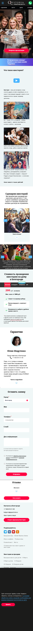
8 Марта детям (8, 561)
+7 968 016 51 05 (17, 358)
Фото (13, 7)
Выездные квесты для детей (12, 557)
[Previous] (5, 220)
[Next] (27, 220)
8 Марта (25, 557)
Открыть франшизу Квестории (17, 520)
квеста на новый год (15, 319)
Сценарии (4, 7)
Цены (21, 7)
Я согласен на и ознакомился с (16, 457)
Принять (8, 604)
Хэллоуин (13, 567)
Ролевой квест (8, 542)
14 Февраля (17, 561)
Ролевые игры (19, 539)
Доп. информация (10, 437)
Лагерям (6, 567)
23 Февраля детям (17, 564)
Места (16, 542)
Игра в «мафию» (8, 539)
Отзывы (29, 7)
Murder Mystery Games (21, 536)
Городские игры (8, 536)
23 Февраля (7, 564)
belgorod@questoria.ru (11, 512)
